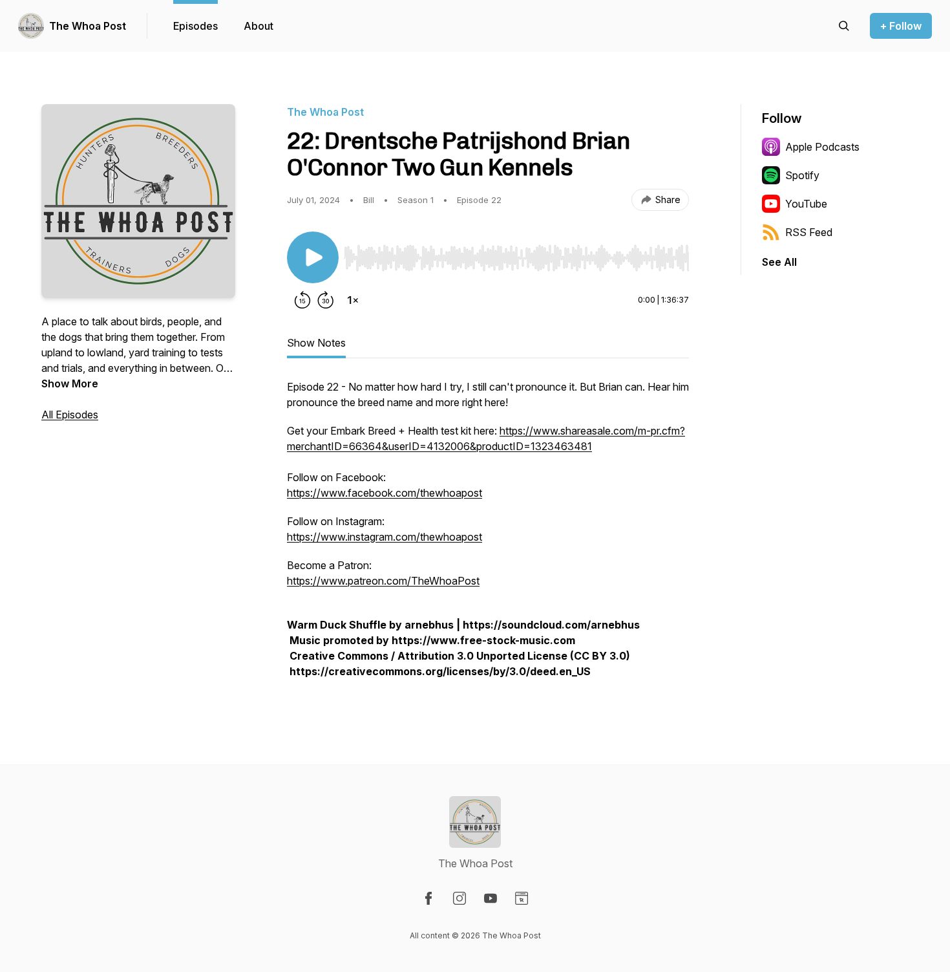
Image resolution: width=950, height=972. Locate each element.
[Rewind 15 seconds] (302, 300)
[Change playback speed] (353, 300)
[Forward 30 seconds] (326, 300)
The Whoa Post (87, 25)
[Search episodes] (844, 26)
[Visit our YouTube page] (490, 898)
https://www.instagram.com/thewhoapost (384, 536)
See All (779, 261)
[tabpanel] (488, 535)
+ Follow (901, 25)
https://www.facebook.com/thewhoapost (384, 492)
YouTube (806, 203)
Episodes (195, 25)
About (258, 25)
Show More (69, 383)
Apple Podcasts (822, 146)
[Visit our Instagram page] (459, 898)
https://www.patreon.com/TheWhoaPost (383, 580)
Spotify (802, 175)
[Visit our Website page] (521, 898)
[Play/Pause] (313, 257)
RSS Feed (808, 232)
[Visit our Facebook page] (428, 898)
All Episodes (69, 414)
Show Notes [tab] (316, 342)
